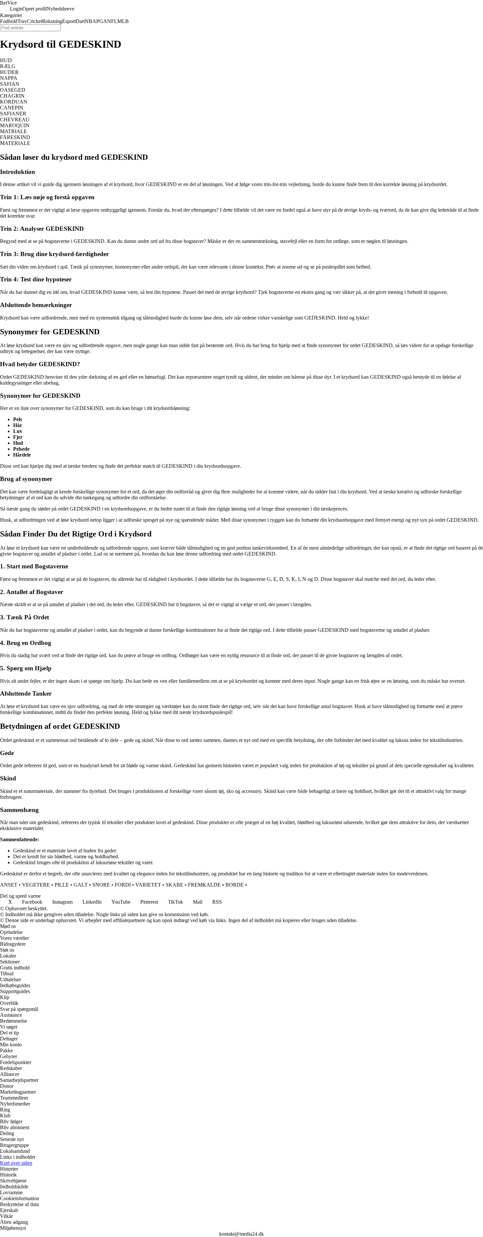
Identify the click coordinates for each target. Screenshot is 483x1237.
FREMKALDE (204, 885)
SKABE (174, 885)
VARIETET (148, 885)
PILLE (62, 885)
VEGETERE (36, 885)
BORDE (234, 885)
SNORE (101, 885)
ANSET (8, 885)
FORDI (123, 885)
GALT (81, 885)
